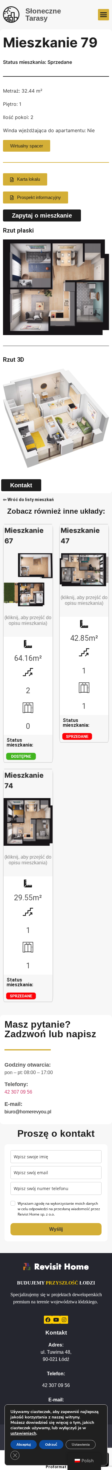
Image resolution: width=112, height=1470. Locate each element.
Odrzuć (51, 1444)
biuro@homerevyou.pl (27, 1111)
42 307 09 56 (18, 1091)
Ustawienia (81, 1444)
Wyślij (56, 1229)
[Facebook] (48, 1320)
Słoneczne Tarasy (43, 14)
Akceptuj (23, 1444)
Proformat (56, 1467)
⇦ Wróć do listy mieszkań (28, 499)
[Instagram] (64, 1320)
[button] (103, 14)
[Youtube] (56, 1320)
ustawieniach (23, 1433)
